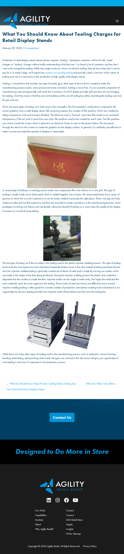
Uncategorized (31, 48)
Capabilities (40, 515)
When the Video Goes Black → (102, 383)
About (38, 524)
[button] (62, 417)
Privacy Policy (90, 546)
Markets (39, 520)
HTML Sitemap (73, 533)
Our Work (40, 510)
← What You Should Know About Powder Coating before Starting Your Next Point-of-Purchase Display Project (41, 384)
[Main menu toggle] (117, 21)
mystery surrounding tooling (59, 72)
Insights (69, 529)
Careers (70, 515)
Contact (70, 510)
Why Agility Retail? (44, 529)
